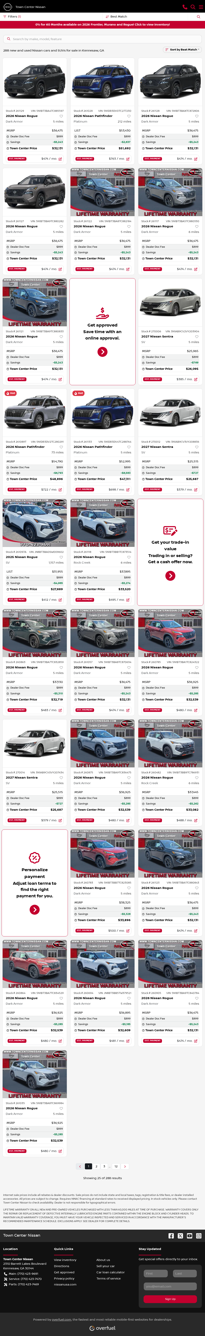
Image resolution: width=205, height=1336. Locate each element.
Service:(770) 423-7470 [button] (25, 1279)
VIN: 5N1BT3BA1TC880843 (183, 882)
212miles (124, 121)
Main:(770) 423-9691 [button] (23, 1274)
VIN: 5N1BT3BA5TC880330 (182, 221)
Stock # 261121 (14, 331)
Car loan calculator (110, 1272)
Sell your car (105, 1266)
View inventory (65, 1260)
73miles (57, 452)
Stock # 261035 (15, 1103)
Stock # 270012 (150, 441)
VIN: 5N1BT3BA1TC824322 (183, 662)
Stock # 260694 (83, 993)
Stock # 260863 (15, 662)
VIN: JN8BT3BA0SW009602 (46, 552)
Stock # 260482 (151, 772)
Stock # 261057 (83, 662)
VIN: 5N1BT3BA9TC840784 (182, 993)
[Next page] (125, 1166)
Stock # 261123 (150, 882)
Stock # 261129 (15, 111)
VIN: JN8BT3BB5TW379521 (114, 993)
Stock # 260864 (15, 993)
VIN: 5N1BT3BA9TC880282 (47, 221)
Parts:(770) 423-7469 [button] (24, 1284)
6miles (194, 232)
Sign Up (170, 1299)
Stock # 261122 (83, 221)
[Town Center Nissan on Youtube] (188, 1235)
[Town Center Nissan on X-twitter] (178, 1235)
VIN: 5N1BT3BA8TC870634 (114, 662)
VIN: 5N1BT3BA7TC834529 (47, 993)
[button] (185, 7)
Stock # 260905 (151, 993)
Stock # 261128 (150, 111)
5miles (58, 121)
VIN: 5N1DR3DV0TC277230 (114, 111)
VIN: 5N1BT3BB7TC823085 (114, 882)
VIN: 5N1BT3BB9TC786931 (183, 772)
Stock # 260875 (83, 772)
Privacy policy (64, 1278)
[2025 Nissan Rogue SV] (35, 523)
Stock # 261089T (16, 441)
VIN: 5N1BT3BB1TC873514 (115, 552)
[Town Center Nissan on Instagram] (197, 1235)
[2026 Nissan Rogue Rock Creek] (102, 523)
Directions (61, 1266)
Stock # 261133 (83, 441)
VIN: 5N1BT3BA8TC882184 (115, 221)
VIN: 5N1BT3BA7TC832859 (47, 662)
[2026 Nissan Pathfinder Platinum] (102, 82)
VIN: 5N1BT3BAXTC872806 (182, 111)
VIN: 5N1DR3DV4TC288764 (114, 441)
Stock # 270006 (151, 331)
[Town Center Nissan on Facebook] (169, 1235)
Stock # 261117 (150, 221)
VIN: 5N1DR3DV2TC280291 (47, 441)
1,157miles (56, 562)
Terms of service (108, 1278)
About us (103, 1260)
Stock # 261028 (83, 111)
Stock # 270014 (15, 772)
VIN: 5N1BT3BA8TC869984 (47, 1103)
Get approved (64, 1272)
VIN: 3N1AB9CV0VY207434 (47, 772)
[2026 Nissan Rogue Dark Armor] (35, 82)
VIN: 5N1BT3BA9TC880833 (47, 331)
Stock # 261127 (15, 221)
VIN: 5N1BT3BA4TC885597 (47, 111)
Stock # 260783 (83, 882)
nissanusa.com (65, 1284)
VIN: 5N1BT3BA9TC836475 (115, 772)
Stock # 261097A (16, 552)
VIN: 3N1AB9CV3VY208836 (182, 441)
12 (116, 1166)
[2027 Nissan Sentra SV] (170, 302)
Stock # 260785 (151, 662)
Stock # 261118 (82, 552)
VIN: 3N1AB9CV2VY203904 (182, 331)
